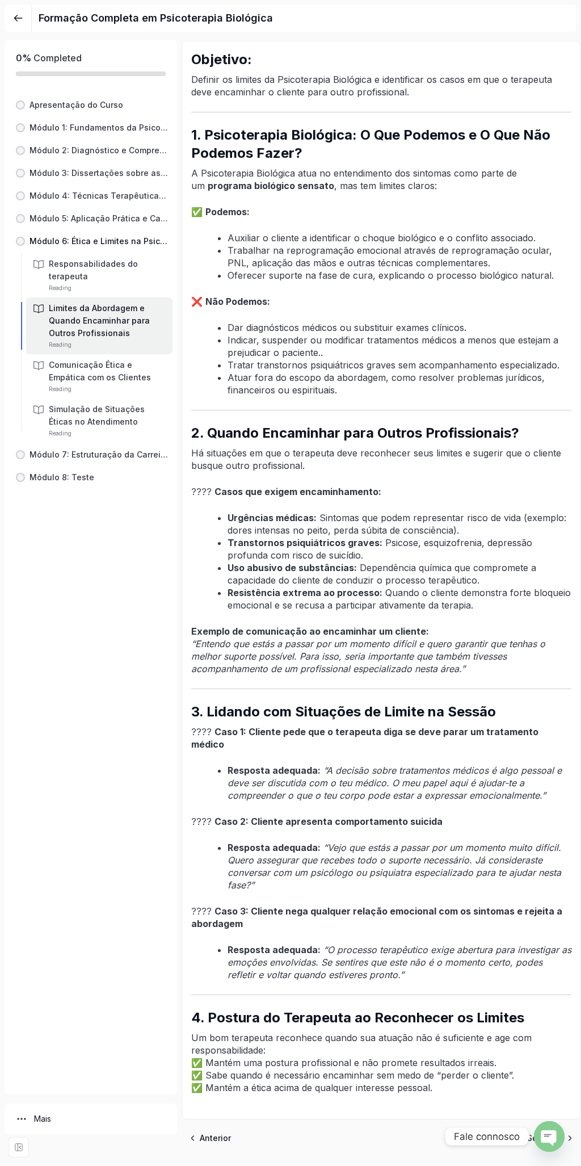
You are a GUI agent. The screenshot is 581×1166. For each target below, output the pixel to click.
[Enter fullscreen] (18, 1147)
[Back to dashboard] (18, 18)
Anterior (215, 1138)
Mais (42, 1118)
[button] (90, 105)
